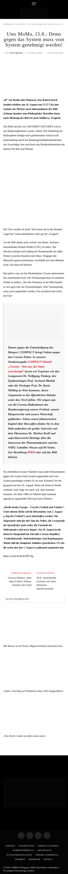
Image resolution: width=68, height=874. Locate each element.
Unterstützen (26, 846)
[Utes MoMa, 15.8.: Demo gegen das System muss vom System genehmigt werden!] (34, 90)
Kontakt (10, 846)
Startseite (7, 24)
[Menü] (34, 3)
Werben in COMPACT (48, 846)
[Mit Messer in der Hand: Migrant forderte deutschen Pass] (34, 624)
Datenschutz (44, 850)
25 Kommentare (55, 52)
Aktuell (48, 859)
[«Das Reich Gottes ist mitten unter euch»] (34, 714)
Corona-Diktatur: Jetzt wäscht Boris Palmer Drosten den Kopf (20, 581)
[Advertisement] (34, 189)
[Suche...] (63, 3)
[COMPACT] (34, 13)
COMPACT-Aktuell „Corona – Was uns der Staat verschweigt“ (29, 366)
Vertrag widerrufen (46, 855)
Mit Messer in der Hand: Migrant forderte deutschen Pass (33, 646)
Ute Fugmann (16, 52)
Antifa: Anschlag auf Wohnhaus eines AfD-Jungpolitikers (33, 691)
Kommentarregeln (23, 850)
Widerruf (20, 859)
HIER (31, 452)
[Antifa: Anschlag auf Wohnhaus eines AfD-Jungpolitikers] (34, 669)
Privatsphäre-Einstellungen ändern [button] (18, 870)
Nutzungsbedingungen (19, 855)
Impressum (34, 859)
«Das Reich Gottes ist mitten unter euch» (24, 736)
